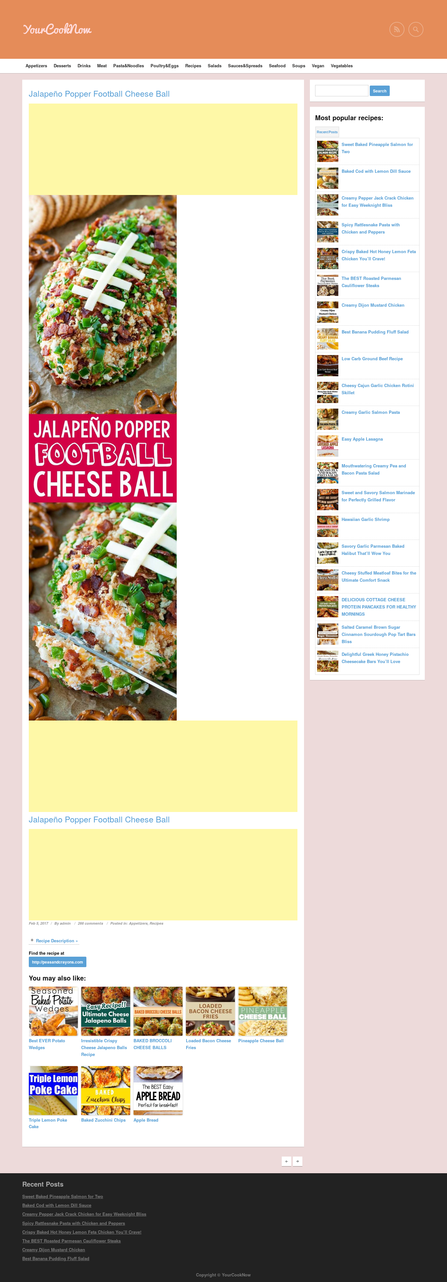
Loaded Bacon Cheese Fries (208, 1043)
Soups (298, 65)
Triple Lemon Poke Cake (48, 1123)
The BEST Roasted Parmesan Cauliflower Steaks (71, 1241)
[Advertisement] (163, 149)
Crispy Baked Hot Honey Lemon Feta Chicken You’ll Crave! (81, 1232)
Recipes (193, 65)
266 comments (90, 923)
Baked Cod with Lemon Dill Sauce (56, 1205)
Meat (102, 65)
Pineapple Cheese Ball (261, 1040)
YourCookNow (56, 29)
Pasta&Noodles (128, 65)
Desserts (62, 65)
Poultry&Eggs (165, 65)
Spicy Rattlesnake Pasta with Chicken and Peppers (73, 1223)
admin (65, 923)
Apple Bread (146, 1120)
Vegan (318, 65)
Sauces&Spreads (245, 65)
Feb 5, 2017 (38, 923)
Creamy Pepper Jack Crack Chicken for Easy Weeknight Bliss (84, 1214)
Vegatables (342, 65)
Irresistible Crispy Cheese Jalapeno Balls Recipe (104, 1047)
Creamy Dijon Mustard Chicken (53, 1249)
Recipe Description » (57, 940)
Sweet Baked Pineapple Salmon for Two (62, 1196)
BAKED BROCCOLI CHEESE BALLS (153, 1043)
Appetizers (36, 65)
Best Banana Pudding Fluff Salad (55, 1258)
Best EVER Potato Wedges (47, 1043)
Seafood (277, 65)
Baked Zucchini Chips (103, 1120)
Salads (215, 65)
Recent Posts (327, 132)
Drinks (84, 65)
